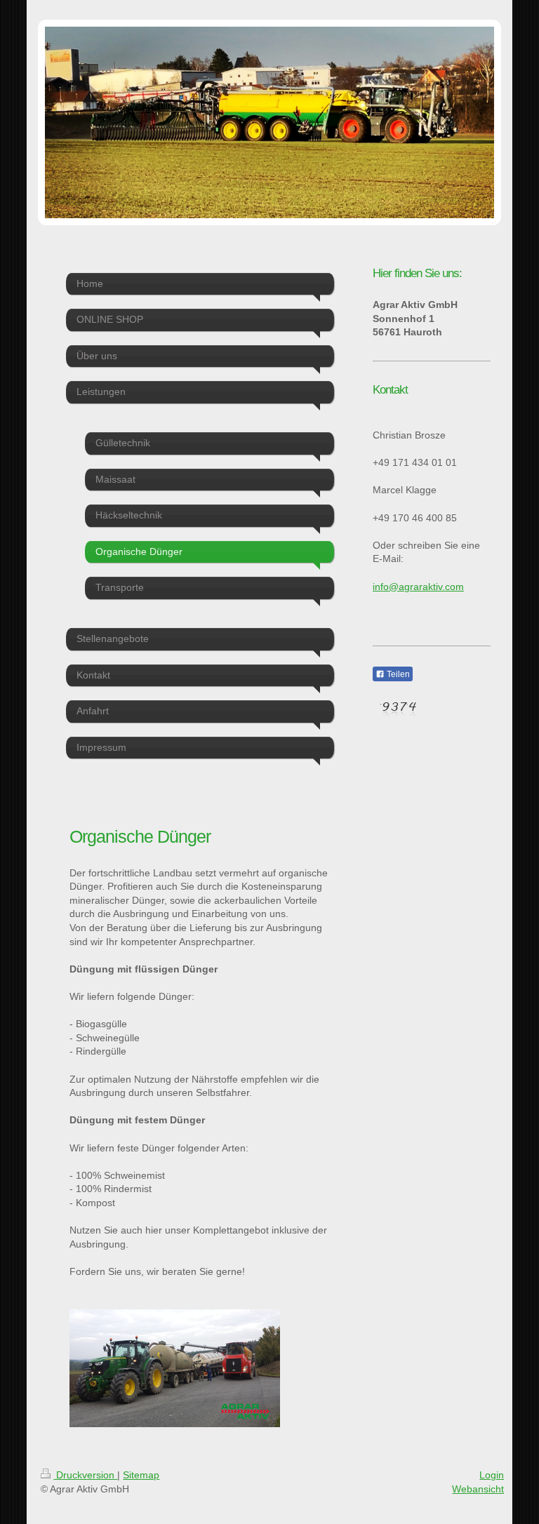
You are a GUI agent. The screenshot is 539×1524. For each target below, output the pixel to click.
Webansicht (478, 1489)
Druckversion (85, 1474)
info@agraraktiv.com (418, 586)
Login (491, 1474)
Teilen (397, 674)
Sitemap (141, 1474)
